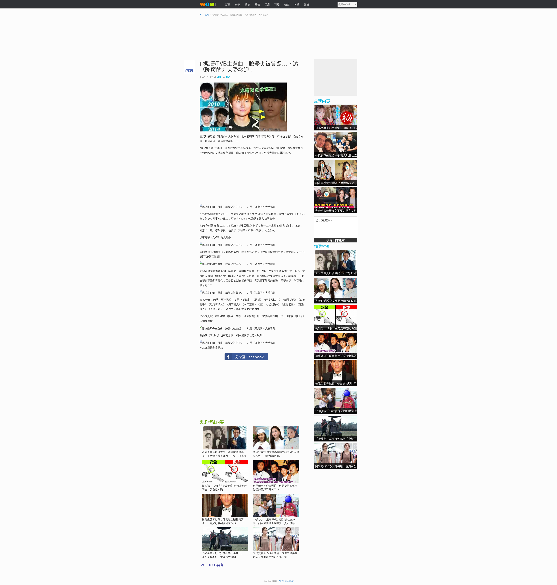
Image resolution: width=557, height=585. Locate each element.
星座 (267, 4)
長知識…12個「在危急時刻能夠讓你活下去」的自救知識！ (224, 487)
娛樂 (306, 4)
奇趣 (237, 4)
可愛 (277, 4)
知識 (287, 4)
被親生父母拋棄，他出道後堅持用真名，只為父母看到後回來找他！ (223, 521)
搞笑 (247, 4)
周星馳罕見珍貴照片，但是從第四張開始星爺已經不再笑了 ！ (275, 487)
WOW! (281, 581)
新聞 (227, 4)
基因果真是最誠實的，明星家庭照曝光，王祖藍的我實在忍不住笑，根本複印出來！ (224, 455)
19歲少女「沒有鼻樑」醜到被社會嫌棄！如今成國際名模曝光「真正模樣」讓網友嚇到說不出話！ (275, 522)
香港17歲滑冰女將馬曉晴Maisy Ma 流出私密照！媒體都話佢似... (276, 453)
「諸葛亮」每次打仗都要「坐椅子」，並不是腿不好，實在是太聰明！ (224, 555)
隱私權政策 (289, 581)
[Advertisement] (224, 177)
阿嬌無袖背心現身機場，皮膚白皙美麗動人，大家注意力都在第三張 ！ (275, 555)
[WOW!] (208, 6)
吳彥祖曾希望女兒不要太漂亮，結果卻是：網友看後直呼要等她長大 (356, 210)
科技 (296, 4)
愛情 (257, 4)
